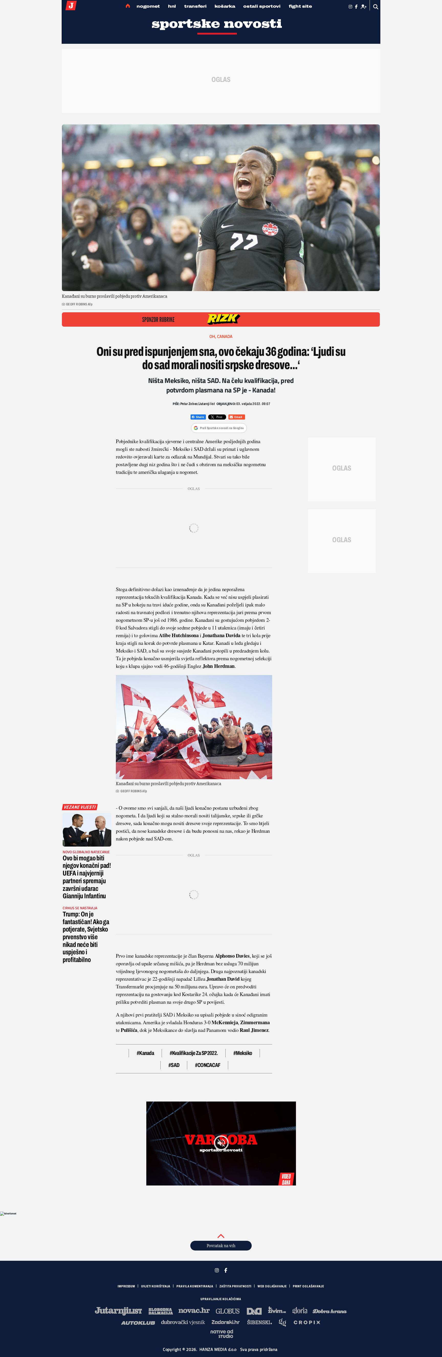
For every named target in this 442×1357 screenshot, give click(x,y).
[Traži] (376, 6)
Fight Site (300, 6)
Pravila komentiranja (194, 1286)
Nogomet (148, 6)
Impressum (126, 1286)
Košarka (225, 6)
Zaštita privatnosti (235, 1286)
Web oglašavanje (272, 1286)
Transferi (195, 6)
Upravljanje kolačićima (221, 1299)
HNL (172, 6)
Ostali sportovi (262, 6)
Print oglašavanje (308, 1286)
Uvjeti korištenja (155, 1286)
